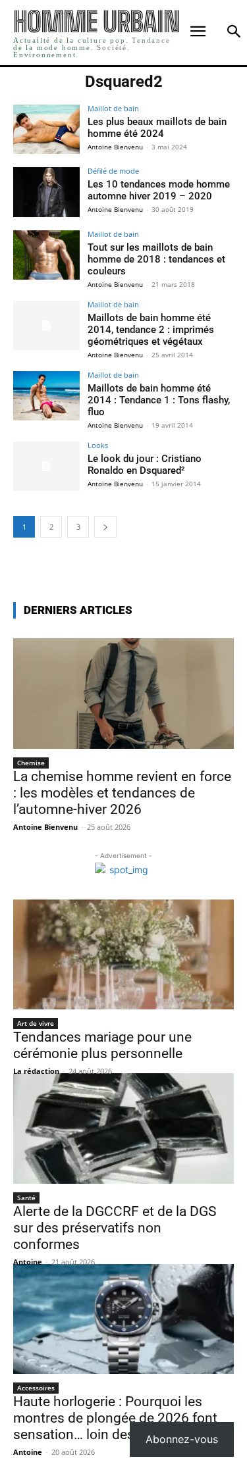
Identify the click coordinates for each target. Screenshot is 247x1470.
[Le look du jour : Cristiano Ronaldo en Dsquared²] (46, 466)
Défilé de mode (113, 170)
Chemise (31, 762)
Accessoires (36, 1387)
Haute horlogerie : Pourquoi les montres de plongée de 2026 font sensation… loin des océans (115, 1418)
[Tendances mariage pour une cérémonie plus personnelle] (123, 955)
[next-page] (105, 527)
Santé (26, 1197)
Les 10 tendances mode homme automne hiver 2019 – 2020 (159, 190)
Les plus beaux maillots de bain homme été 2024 (157, 127)
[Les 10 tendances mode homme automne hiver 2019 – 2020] (46, 191)
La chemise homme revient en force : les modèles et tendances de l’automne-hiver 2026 (122, 793)
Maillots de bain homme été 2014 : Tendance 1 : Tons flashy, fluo (159, 400)
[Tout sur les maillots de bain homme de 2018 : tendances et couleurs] (46, 255)
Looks (98, 445)
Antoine (27, 1262)
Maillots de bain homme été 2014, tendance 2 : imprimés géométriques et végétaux (151, 329)
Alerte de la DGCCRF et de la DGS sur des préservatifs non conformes (114, 1228)
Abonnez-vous (182, 1439)
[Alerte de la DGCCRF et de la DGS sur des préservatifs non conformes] (123, 1128)
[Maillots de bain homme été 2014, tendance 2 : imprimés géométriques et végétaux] (46, 325)
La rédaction (36, 1071)
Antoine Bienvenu (115, 146)
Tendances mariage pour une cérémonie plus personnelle (102, 1045)
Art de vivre (35, 1023)
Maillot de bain (113, 108)
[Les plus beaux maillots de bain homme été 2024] (46, 129)
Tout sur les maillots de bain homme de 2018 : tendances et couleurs (156, 259)
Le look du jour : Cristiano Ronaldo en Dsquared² (145, 464)
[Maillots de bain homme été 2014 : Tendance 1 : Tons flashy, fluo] (46, 395)
